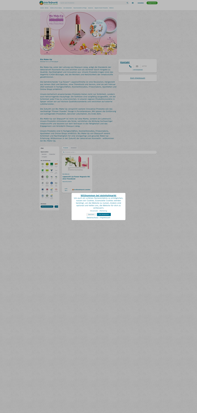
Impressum (105, 217)
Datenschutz (92, 217)
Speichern (91, 214)
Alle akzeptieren (104, 214)
